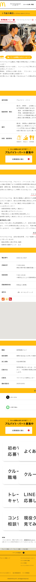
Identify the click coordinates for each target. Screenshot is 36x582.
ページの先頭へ (17, 552)
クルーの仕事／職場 (28, 4)
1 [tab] (25, 53)
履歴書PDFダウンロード (29, 540)
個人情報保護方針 (17, 573)
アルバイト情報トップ (5, 558)
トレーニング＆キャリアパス (27, 565)
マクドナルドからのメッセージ (15, 4)
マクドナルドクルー (23, 20)
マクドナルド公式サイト (5, 573)
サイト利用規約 (25, 573)
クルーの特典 (24, 563)
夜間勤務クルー (7, 20)
